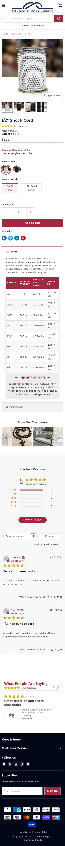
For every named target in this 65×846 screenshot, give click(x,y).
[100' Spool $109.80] (31, 193)
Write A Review (33, 519)
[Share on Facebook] (4, 238)
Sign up (52, 790)
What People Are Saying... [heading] (27, 683)
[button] (6, 436)
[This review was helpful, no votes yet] (52, 597)
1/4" (8, 325)
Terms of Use (40, 832)
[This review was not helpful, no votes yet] (58, 597)
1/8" (8, 294)
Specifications (14, 407)
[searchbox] (17, 536)
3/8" (8, 346)
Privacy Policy (24, 832)
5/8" (8, 367)
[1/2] (7, 107)
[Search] (58, 18)
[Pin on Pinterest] (23, 238)
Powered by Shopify (32, 840)
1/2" (8, 357)
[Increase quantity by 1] (30, 211)
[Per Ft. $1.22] (10, 193)
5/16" (9, 336)
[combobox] (48, 544)
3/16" (9, 315)
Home (5, 33)
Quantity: (8, 204)
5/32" (9, 304)
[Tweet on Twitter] (10, 238)
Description (13, 251)
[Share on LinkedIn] (16, 238)
